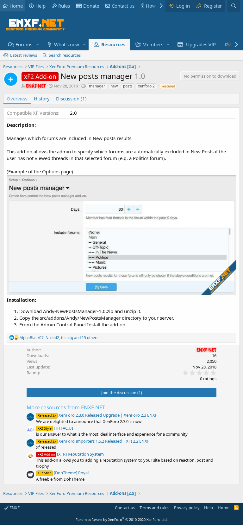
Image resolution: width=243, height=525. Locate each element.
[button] (37, 44)
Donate (91, 6)
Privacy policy (187, 507)
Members (152, 44)
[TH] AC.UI (55, 428)
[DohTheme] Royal (63, 473)
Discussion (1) (71, 98)
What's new (66, 44)
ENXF (14, 507)
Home (16, 6)
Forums (24, 44)
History (42, 98)
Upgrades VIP (201, 44)
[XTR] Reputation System (71, 454)
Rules (64, 6)
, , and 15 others (59, 337)
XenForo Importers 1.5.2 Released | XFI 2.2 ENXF (93, 441)
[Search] (233, 6)
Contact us (123, 6)
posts (128, 86)
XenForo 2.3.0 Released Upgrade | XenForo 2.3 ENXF (97, 415)
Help (40, 6)
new (114, 86)
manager (97, 86)
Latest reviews (23, 55)
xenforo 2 (146, 86)
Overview (17, 98)
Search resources (65, 55)
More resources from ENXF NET (66, 407)
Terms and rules (154, 507)
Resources (113, 44)
